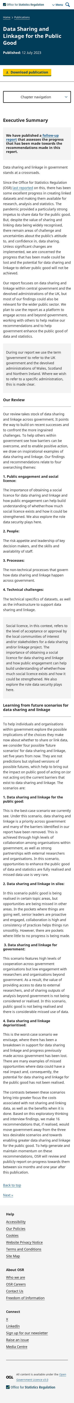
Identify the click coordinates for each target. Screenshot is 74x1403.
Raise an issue (17, 1339)
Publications (22, 17)
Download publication (29, 72)
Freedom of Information (25, 1298)
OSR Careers (16, 1284)
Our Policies (15, 1228)
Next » (8, 1195)
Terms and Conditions (23, 1249)
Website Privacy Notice (24, 1242)
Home (6, 17)
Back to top (12, 1185)
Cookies (12, 1235)
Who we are (15, 1277)
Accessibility (16, 1221)
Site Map (13, 1256)
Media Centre (16, 1346)
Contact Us (14, 1291)
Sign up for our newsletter (27, 1333)
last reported (23, 187)
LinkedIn (13, 1326)
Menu (59, 4)
